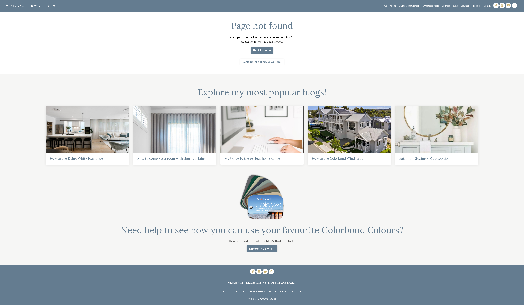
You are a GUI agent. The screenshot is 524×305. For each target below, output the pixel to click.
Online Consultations (410, 5)
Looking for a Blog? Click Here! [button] (262, 62)
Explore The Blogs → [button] (262, 248)
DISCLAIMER (257, 291)
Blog (455, 5)
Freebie (476, 5)
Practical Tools (431, 5)
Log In (487, 5)
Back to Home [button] (262, 50)
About (393, 5)
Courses (446, 5)
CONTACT (240, 291)
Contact (464, 5)
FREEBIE (297, 291)
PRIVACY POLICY (278, 291)
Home (384, 5)
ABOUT (226, 291)
